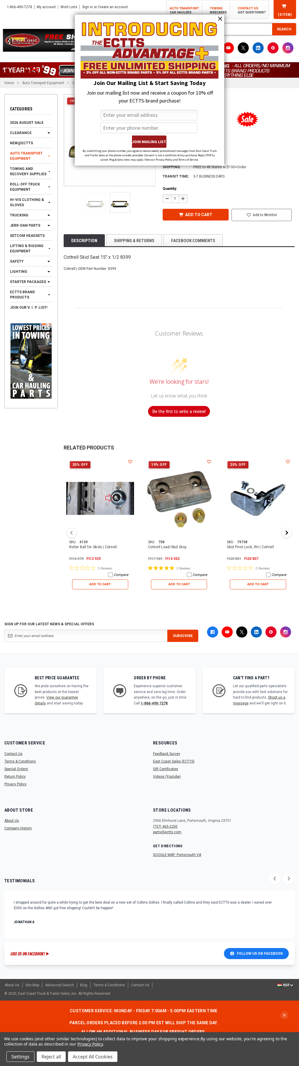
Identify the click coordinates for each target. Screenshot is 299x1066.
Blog (83, 985)
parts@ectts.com (167, 832)
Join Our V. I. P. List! (28, 307)
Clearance (21, 133)
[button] (95, 202)
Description (84, 240)
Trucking (19, 215)
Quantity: (170, 189)
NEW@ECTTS (21, 143)
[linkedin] (258, 47)
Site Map (32, 985)
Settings (20, 1056)
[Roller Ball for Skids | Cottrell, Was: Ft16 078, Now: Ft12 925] (100, 498)
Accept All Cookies (93, 1056)
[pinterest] (273, 47)
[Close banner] (284, 1015)
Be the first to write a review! (179, 411)
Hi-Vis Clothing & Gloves (27, 202)
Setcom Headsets (27, 236)
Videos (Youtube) (167, 777)
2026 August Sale (27, 123)
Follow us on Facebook (260, 954)
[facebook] (212, 632)
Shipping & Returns (134, 240)
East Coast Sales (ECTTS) (173, 761)
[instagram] (287, 47)
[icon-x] (243, 47)
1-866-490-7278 (154, 703)
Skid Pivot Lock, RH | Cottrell (250, 547)
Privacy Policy (15, 784)
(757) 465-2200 (165, 826)
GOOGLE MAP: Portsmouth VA (177, 855)
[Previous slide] (275, 878)
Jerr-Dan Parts (25, 225)
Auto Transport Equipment (26, 156)
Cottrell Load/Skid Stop (167, 547)
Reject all (51, 1056)
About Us (11, 821)
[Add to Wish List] (130, 462)
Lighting (18, 272)
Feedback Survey (166, 754)
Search (284, 29)
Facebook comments (193, 240)
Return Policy (15, 777)
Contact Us (13, 754)
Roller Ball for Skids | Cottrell (93, 547)
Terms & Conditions (20, 761)
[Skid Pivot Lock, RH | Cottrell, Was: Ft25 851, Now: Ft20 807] (258, 498)
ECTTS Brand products (22, 294)
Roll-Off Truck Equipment (25, 187)
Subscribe (183, 636)
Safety (17, 261)
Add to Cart (100, 584)
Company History (18, 828)
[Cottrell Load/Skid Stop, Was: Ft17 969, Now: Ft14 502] (179, 498)
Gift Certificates (165, 769)
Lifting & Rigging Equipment (27, 248)
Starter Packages (28, 282)
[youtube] (228, 47)
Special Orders (16, 769)
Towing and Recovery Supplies (28, 171)
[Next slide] (289, 878)
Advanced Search (59, 985)
